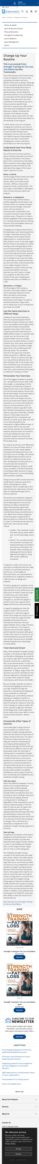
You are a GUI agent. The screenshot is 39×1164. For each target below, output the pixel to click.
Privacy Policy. (10, 1143)
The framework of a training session (15, 1079)
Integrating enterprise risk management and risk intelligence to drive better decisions (17, 1065)
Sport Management (11, 42)
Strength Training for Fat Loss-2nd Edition (19, 68)
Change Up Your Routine (21, 17)
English (6, 7)
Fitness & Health (10, 25)
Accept (18, 1149)
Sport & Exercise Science (13, 28)
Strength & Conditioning (13, 35)
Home (3, 17)
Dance (6, 45)
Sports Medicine (10, 39)
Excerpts (9, 17)
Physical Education (11, 32)
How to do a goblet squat (11, 1084)
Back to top (20, 1092)
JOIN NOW (19, 1037)
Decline (18, 1154)
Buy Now (19, 957)
